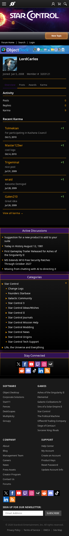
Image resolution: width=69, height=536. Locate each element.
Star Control (44, 411)
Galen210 (11, 197)
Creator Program (12, 474)
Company (9, 439)
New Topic (56, 35)
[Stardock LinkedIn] (41, 370)
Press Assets (9, 469)
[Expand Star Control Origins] (6, 337)
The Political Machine (49, 416)
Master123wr (14, 145)
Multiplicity (9, 416)
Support (47, 439)
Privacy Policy (13, 530)
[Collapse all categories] (66, 283)
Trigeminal (12, 162)
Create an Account (51, 455)
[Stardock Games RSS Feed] (47, 370)
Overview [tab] (10, 84)
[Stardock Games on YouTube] (31, 364)
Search (21, 42)
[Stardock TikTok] (34, 370)
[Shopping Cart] (59, 4)
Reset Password (49, 464)
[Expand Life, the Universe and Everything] (2, 347)
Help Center (47, 446)
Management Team (13, 455)
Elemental (43, 397)
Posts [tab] (22, 84)
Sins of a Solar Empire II (50, 406)
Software (9, 386)
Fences (6, 406)
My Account (47, 450)
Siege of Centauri (46, 425)
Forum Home (7, 42)
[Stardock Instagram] (44, 364)
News (6, 464)
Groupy (7, 420)
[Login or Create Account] (53, 4)
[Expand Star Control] (2, 284)
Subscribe (53, 513)
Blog (5, 450)
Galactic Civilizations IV (49, 401)
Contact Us (8, 479)
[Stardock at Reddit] (22, 370)
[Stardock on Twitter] (18, 364)
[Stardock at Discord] (28, 370)
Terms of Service (32, 530)
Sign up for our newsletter (22, 507)
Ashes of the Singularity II (51, 392)
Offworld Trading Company (52, 420)
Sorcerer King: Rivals (48, 430)
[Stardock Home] (12, 4)
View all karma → (13, 213)
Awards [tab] (32, 84)
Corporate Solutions (13, 397)
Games (42, 386)
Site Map (57, 530)
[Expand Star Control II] (6, 313)
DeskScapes (9, 411)
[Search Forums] (65, 4)
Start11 (6, 401)
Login (32, 42)
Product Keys (48, 460)
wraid (9, 179)
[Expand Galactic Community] (6, 298)
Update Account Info (52, 469)
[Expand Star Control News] (6, 332)
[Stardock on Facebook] (25, 364)
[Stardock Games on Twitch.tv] (37, 364)
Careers (7, 460)
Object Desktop (11, 392)
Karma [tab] (43, 84)
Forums (7, 483)
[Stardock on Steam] (50, 364)
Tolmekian (12, 128)
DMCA (47, 530)
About (6, 446)
